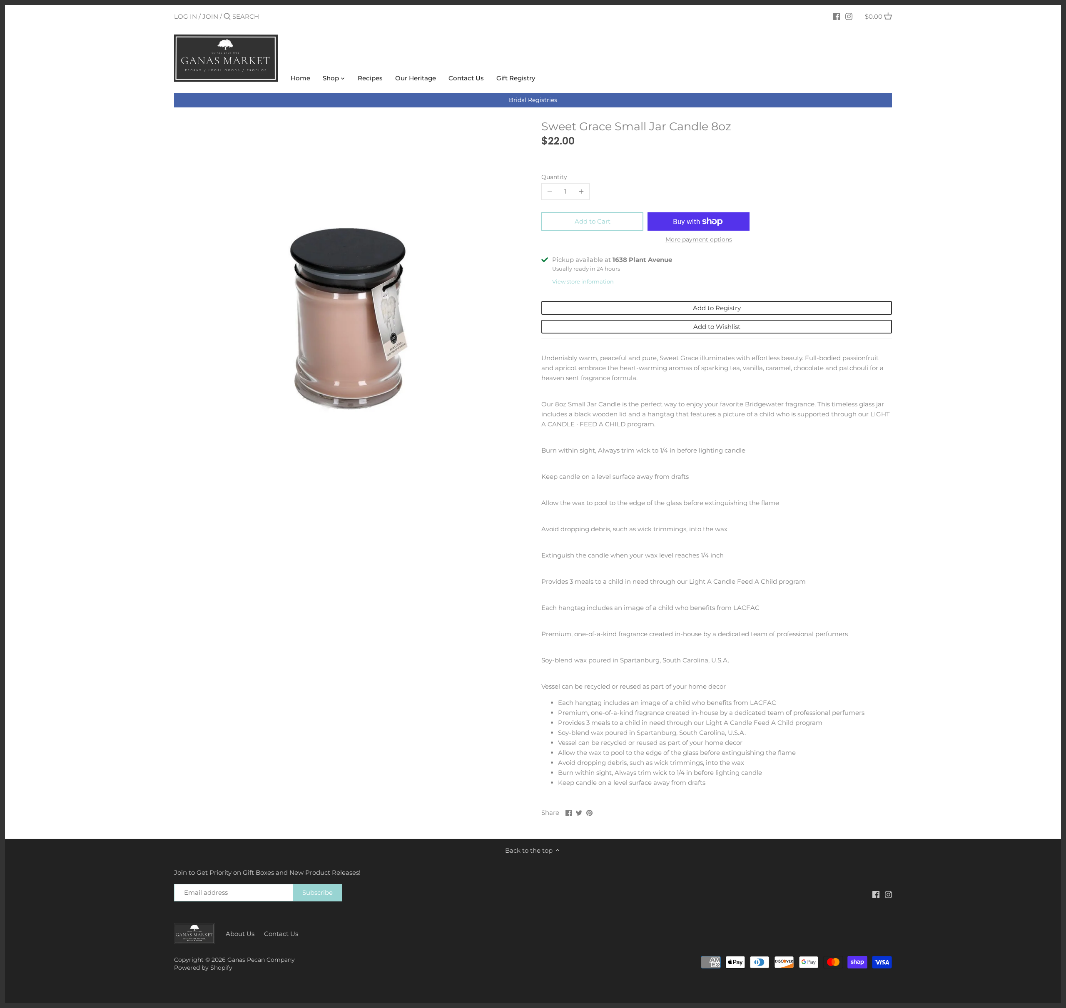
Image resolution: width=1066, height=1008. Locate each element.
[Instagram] (848, 16)
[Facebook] (836, 16)
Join (210, 16)
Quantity (554, 177)
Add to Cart (592, 221)
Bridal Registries (533, 100)
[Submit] (227, 17)
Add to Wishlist (716, 327)
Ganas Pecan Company (261, 959)
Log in (185, 16)
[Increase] (581, 191)
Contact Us (281, 934)
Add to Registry (717, 308)
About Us (240, 934)
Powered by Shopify (203, 967)
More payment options (698, 239)
